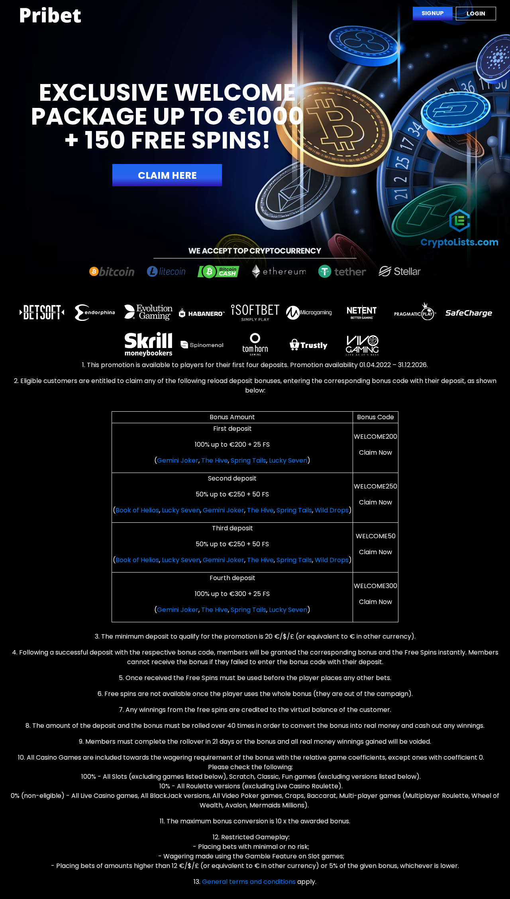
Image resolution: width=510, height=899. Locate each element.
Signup (433, 13)
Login (476, 14)
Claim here (167, 175)
